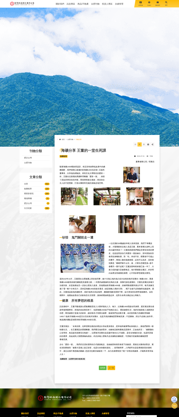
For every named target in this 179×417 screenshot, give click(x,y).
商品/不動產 (83, 4)
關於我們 (60, 4)
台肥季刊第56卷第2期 (77, 359)
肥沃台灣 (28, 158)
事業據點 (131, 413)
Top (174, 406)
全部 (26, 184)
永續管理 (119, 4)
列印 (148, 144)
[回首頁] (22, 3)
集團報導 (28, 189)
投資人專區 (107, 4)
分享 (152, 144)
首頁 (63, 139)
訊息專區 (71, 4)
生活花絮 (28, 208)
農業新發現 (29, 194)
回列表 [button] (102, 368)
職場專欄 (28, 198)
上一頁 (111, 368)
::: (20, 147)
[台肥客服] (174, 399)
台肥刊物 (95, 4)
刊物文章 (79, 139)
